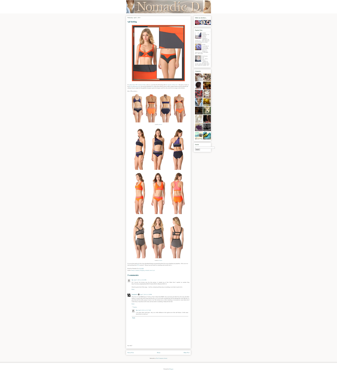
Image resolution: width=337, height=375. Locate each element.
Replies (135, 307)
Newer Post (130, 352)
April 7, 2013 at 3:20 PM (146, 294)
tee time (203, 44)
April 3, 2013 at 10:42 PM (140, 280)
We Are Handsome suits (134, 86)
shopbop (160, 260)
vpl (154, 270)
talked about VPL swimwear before (137, 84)
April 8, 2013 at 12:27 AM (144, 310)
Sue (132, 280)
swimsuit (147, 270)
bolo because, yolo (205, 56)
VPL (138, 265)
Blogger (171, 369)
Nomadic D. (134, 294)
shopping (142, 270)
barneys (133, 270)
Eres (153, 86)
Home (158, 352)
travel (151, 270)
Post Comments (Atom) (161, 358)
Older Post (186, 352)
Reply (133, 289)
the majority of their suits (172, 84)
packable (204, 33)
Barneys (160, 124)
